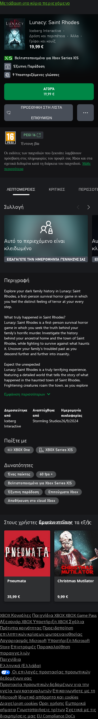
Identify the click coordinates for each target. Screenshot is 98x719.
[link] (27, 566)
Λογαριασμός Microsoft (23, 640)
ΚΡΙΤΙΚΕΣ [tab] (57, 189)
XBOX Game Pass (81, 615)
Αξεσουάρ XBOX (16, 621)
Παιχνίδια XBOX (49, 615)
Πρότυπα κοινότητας (21, 627)
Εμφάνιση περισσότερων (24, 394)
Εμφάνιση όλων (55, 522)
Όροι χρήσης (51, 703)
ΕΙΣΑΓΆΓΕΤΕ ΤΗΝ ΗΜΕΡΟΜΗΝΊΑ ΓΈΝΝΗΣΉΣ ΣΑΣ (46, 259)
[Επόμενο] (88, 207)
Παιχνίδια (10, 659)
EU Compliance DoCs (56, 715)
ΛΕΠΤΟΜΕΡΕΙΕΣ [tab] (21, 189)
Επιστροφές (23, 646)
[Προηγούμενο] (78, 207)
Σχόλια (76, 621)
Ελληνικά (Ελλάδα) (20, 665)
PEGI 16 (30, 135)
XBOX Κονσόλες (15, 615)
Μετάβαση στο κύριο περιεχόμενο (35, 3)
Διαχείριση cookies (19, 703)
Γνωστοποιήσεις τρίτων (41, 709)
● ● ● (85, 112)
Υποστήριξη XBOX (51, 621)
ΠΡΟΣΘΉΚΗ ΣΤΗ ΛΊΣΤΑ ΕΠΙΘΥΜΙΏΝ (41, 112)
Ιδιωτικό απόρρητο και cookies (48, 697)
